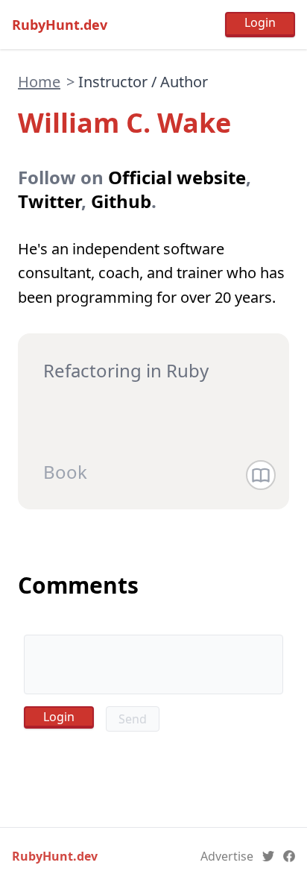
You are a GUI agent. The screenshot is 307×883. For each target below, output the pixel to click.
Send (132, 719)
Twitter (49, 201)
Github (121, 201)
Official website (177, 177)
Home (39, 82)
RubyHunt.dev (59, 25)
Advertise (226, 856)
